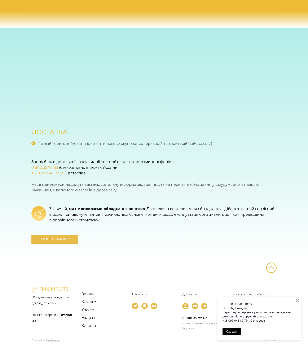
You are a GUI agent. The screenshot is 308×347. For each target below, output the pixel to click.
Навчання (89, 318)
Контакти (89, 326)
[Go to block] (271, 268)
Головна (88, 294)
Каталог (87, 302)
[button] (54, 239)
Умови (86, 310)
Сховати (232, 331)
